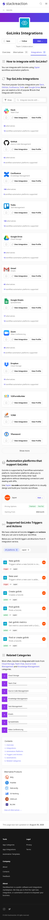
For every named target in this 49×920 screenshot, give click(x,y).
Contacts (6, 871)
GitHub (5, 87)
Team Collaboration (24, 46)
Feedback (6, 876)
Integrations (11, 748)
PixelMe (13, 783)
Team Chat (19, 664)
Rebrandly (14, 788)
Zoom (13, 331)
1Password (15, 434)
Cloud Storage (8, 664)
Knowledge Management (28, 666)
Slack (41, 84)
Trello (22, 87)
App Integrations (9, 849)
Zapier (37, 67)
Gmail (13, 268)
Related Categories (13, 761)
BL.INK (12, 804)
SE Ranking (14, 793)
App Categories (8, 845)
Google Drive (34, 87)
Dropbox (14, 363)
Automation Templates (11, 854)
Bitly (11, 777)
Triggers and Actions (14, 754)
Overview (10, 745)
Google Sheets (17, 300)
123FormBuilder (18, 396)
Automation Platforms (14, 751)
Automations (11, 758)
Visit (40, 41)
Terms (28, 849)
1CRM (13, 415)
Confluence (14, 87)
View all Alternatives (13, 810)
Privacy (29, 845)
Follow (24, 41)
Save (8, 41)
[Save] (6, 118)
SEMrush (13, 799)
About (5, 867)
